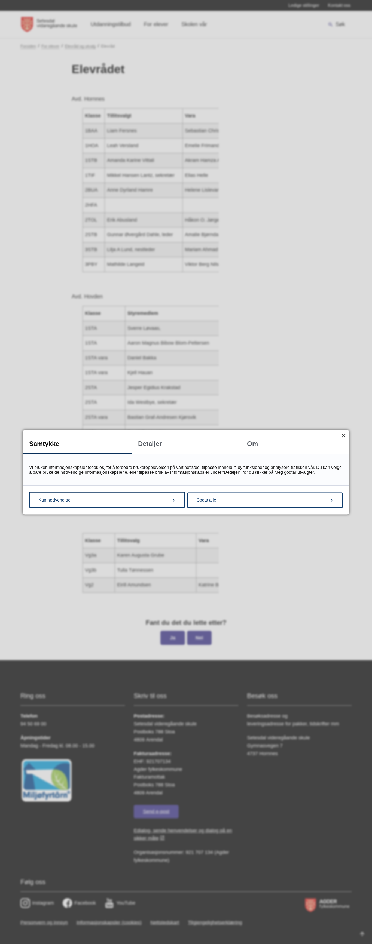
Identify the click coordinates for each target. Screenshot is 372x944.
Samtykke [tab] (44, 443)
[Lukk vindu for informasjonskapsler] (343, 435)
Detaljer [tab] (150, 443)
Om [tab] (252, 443)
